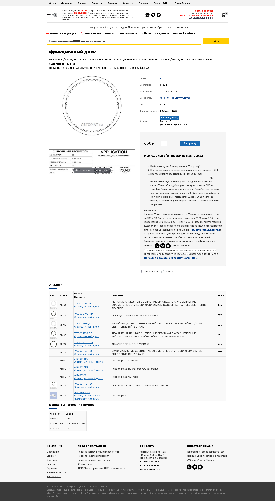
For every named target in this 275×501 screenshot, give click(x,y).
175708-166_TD (83, 383)
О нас (52, 3)
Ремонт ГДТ (160, 3)
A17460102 (80, 375)
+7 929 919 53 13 (149, 465)
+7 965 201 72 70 (150, 469)
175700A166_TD (83, 333)
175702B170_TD (83, 342)
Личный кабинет (185, 33)
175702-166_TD (83, 350)
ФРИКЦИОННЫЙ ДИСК (88, 362)
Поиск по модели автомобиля (93, 456)
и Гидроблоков (181, 3)
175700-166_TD (83, 303)
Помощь (143, 3)
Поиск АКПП (92, 33)
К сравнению (151, 271)
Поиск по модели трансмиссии (94, 460)
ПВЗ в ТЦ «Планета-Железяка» (196, 15)
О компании (53, 451)
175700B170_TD (83, 313)
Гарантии (97, 3)
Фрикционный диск (86, 306)
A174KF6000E (82, 392)
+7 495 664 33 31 (201, 18)
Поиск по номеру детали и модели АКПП (99, 451)
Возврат (112, 3)
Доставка (66, 3)
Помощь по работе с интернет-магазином (170, 257)
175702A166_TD (83, 323)
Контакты (128, 3)
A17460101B (81, 367)
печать (169, 271)
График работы (203, 10)
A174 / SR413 (167, 98)
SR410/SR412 (182, 98)
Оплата (82, 3)
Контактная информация (153, 451)
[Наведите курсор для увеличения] (92, 124)
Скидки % (162, 33)
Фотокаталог (128, 33)
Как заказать (54, 476)
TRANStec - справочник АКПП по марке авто (101, 468)
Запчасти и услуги (63, 33)
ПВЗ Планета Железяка (205, 229)
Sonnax (110, 33)
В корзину (190, 143)
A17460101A (81, 359)
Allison (146, 33)
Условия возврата (56, 472)
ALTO (162, 78)
